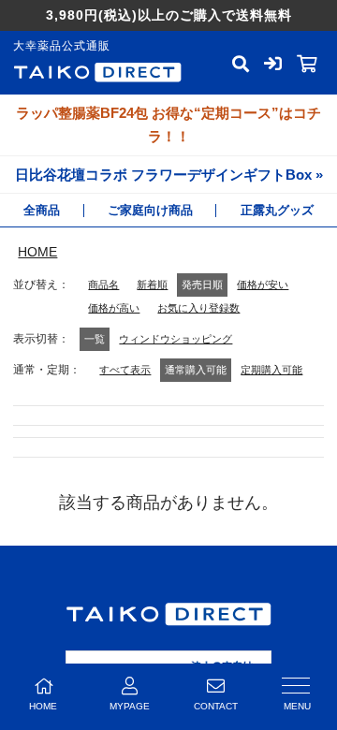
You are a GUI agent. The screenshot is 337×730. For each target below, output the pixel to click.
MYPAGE (130, 706)
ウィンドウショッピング (175, 338)
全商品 (41, 210)
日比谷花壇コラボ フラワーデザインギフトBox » (169, 174)
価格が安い (262, 284)
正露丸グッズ (277, 210)
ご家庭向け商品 (150, 210)
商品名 (103, 284)
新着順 (152, 284)
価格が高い (113, 308)
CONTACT (216, 706)
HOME (37, 251)
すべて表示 (125, 369)
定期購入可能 (271, 369)
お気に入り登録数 (198, 308)
